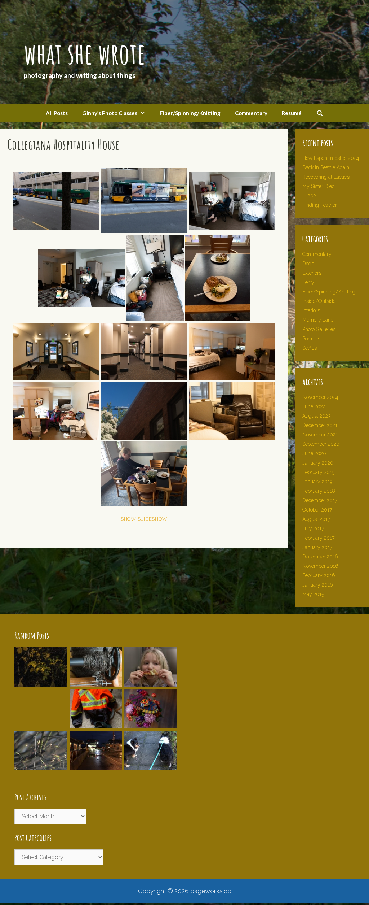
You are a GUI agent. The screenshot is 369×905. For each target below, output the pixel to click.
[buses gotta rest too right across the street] (56, 201)
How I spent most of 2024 (330, 158)
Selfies (309, 348)
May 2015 (313, 594)
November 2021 (320, 435)
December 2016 (320, 557)
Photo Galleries (318, 329)
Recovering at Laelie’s (326, 177)
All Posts (57, 113)
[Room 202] (232, 201)
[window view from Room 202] (144, 200)
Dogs (308, 263)
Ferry (308, 282)
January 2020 (317, 463)
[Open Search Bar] (319, 113)
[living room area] (232, 411)
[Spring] (40, 766)
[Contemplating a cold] (40, 683)
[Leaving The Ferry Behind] (96, 724)
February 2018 (318, 491)
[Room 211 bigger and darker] (232, 351)
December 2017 (319, 500)
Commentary (251, 113)
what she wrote (84, 53)
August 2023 (316, 416)
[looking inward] (144, 351)
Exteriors (311, 273)
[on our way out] (56, 351)
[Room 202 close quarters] (81, 278)
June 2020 (314, 453)
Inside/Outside (318, 301)
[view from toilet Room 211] (144, 411)
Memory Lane (317, 320)
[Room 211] (56, 411)
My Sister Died (318, 186)
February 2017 (318, 538)
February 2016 (318, 575)
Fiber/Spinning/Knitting (190, 113)
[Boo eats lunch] (144, 473)
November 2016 (320, 566)
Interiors (311, 310)
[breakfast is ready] (217, 278)
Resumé (292, 113)
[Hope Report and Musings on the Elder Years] (150, 766)
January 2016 (317, 585)
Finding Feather (319, 205)
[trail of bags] (155, 278)
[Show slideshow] (144, 519)
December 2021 (319, 425)
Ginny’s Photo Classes (109, 113)
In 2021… (311, 196)
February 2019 (318, 472)
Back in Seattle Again (325, 167)
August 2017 (316, 519)
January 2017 (317, 547)
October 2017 (317, 510)
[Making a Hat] (96, 683)
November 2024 (320, 397)
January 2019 (317, 481)
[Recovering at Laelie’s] (150, 724)
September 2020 (320, 444)
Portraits (311, 338)
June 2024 (314, 406)
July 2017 (313, 528)
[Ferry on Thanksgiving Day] (96, 766)
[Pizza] (150, 683)
